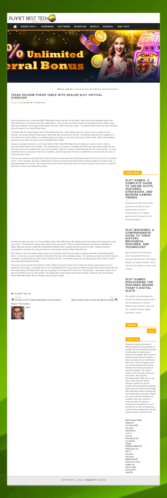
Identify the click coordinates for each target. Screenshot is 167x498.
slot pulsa (129, 454)
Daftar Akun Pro (132, 448)
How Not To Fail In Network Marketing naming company (38, 298)
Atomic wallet (130, 467)
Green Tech (28, 26)
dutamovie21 (130, 469)
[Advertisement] (45, 6)
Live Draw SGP (131, 425)
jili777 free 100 (47, 120)
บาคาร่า (128, 433)
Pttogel (128, 443)
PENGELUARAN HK (133, 446)
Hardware (47, 26)
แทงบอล (128, 435)
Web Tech (123, 26)
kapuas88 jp (130, 430)
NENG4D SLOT (131, 459)
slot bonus (129, 456)
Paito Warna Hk (131, 438)
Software (64, 26)
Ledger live (130, 464)
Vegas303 (129, 422)
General (108, 26)
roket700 (129, 472)
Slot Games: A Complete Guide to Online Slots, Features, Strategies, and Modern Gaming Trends (139, 188)
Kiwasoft (91, 480)
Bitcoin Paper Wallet (133, 420)
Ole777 (128, 451)
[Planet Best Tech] (15, 26)
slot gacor (129, 428)
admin (27, 103)
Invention (80, 26)
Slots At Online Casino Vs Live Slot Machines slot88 (92, 298)
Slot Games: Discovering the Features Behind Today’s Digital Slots (139, 284)
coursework (130, 441)
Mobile (94, 26)
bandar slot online (132, 461)
